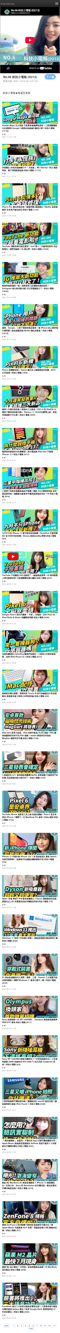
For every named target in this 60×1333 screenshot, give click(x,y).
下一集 (50, 77)
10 (49, 1325)
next (31, 1328)
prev (7, 1325)
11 (54, 1325)
